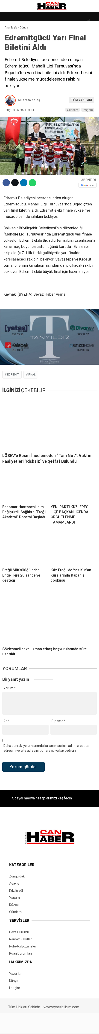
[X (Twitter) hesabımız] (32, 1026)
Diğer (11, 112)
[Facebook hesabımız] (16, 1026)
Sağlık (12, 84)
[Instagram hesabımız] (47, 1026)
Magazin (14, 75)
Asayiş (12, 103)
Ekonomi (14, 47)
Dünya (12, 37)
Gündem (13, 56)
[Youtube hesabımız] (63, 1026)
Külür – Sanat (19, 65)
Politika (14, 93)
